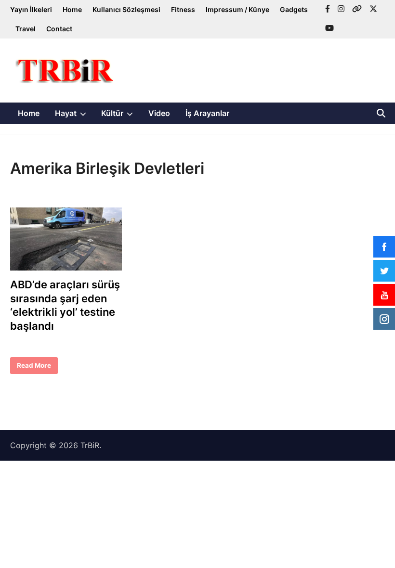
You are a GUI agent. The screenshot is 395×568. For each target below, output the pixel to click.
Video (159, 113)
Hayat (74, 116)
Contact (59, 29)
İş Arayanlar (207, 113)
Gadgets (294, 9)
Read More (33, 367)
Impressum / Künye (237, 9)
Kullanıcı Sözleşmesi (126, 9)
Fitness (183, 9)
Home (72, 9)
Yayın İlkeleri (31, 9)
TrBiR (89, 445)
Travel (25, 29)
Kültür (121, 116)
